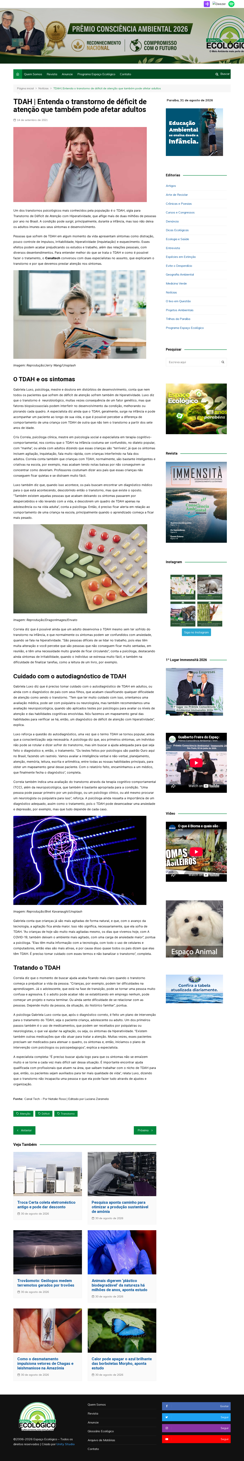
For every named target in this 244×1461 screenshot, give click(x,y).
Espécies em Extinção (181, 257)
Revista (52, 74)
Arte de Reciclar (177, 195)
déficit (46, 1113)
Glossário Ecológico (101, 1431)
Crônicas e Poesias (179, 203)
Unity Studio (65, 1444)
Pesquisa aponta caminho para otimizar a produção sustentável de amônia (120, 1207)
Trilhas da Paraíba (178, 319)
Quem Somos (33, 74)
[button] (182, 587)
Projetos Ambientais (179, 310)
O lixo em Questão (178, 301)
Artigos (171, 186)
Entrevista (173, 248)
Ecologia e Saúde (177, 239)
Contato (125, 74)
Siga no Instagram (196, 632)
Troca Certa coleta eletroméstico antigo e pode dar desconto (46, 1204)
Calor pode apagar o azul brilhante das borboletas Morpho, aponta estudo (122, 1363)
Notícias (171, 292)
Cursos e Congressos (180, 212)
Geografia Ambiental (180, 274)
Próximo (143, 1130)
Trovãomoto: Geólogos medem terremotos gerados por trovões (45, 1283)
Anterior (26, 1130)
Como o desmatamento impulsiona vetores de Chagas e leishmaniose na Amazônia (45, 1363)
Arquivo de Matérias (101, 1440)
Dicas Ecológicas (177, 230)
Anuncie (67, 74)
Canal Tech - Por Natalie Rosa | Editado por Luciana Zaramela (66, 1099)
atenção (25, 1113)
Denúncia (172, 221)
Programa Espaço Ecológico (96, 74)
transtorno (68, 1113)
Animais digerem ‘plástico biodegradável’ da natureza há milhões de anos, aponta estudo (119, 1285)
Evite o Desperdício (179, 266)
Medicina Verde (176, 283)
